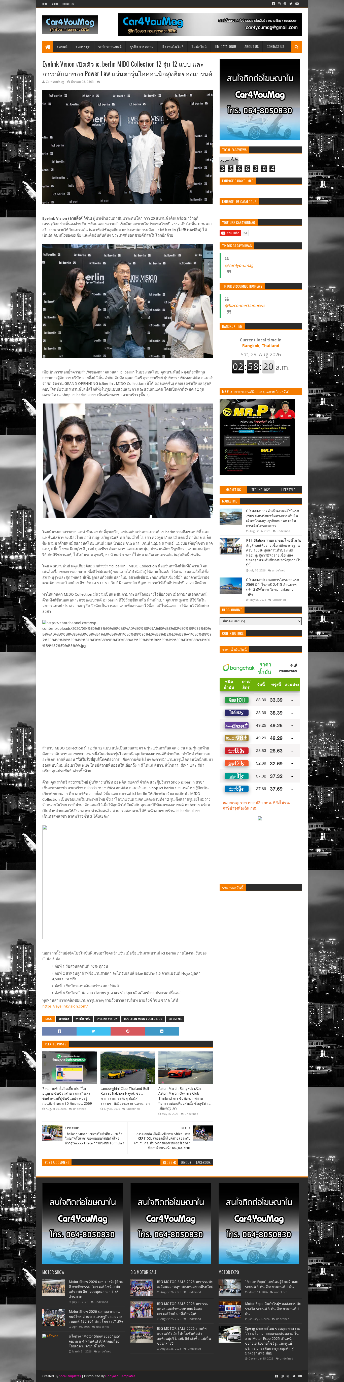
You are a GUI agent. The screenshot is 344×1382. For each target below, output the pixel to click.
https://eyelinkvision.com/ (65, 1006)
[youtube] (296, 4)
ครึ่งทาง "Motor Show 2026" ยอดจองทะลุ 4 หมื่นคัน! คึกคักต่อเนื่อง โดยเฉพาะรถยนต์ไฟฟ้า (94, 1341)
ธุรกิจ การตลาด (142, 46)
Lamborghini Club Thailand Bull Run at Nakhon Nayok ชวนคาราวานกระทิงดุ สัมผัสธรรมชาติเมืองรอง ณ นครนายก (125, 1096)
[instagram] (279, 4)
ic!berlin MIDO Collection (143, 1019)
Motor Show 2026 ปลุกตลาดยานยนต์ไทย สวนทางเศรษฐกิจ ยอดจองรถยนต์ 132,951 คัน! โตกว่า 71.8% (96, 1316)
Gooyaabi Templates (120, 1376)
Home (45, 4)
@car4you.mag (239, 265)
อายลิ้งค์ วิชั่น (83, 1019)
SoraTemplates (70, 1376)
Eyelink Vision (107, 1019)
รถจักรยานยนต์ (110, 46)
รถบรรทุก (83, 46)
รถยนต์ (62, 46)
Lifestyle (175, 1019)
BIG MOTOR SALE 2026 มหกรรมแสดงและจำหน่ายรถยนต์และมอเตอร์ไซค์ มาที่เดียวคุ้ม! (183, 1309)
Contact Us (68, 4)
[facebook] (273, 4)
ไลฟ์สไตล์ (199, 46)
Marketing (229, 501)
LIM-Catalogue (225, 46)
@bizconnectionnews (245, 305)
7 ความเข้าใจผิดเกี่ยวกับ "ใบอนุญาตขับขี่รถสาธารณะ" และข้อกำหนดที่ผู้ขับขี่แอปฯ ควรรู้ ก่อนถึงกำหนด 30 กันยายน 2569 (67, 1096)
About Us (252, 46)
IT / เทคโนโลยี (173, 46)
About (55, 4)
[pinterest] (285, 4)
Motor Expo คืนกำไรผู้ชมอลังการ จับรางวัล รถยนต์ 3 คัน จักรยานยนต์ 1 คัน (273, 1309)
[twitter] (290, 4)
